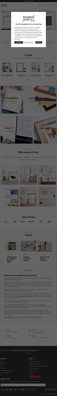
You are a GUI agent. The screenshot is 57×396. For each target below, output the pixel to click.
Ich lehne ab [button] (39, 42)
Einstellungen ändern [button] (29, 42)
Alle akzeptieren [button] (19, 42)
